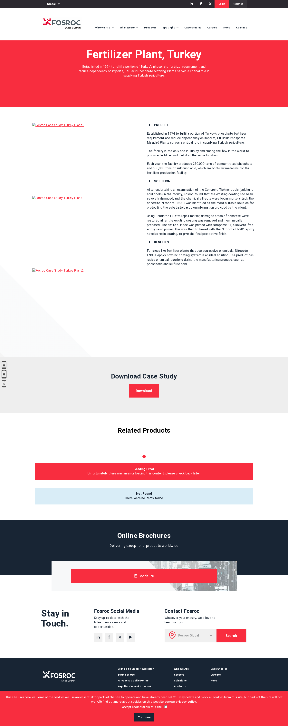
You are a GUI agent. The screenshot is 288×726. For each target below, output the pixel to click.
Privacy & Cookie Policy (133, 680)
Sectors (179, 674)
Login (221, 4)
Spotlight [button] (169, 27)
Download (144, 391)
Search (231, 636)
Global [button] (51, 3)
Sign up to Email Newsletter (136, 668)
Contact (241, 27)
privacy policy (186, 701)
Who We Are (181, 668)
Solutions (180, 680)
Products (150, 27)
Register (238, 4)
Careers (212, 27)
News (226, 27)
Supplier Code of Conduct (134, 686)
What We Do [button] (127, 27)
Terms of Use (126, 674)
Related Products (144, 430)
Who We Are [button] (103, 27)
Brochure (146, 576)
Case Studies (192, 27)
